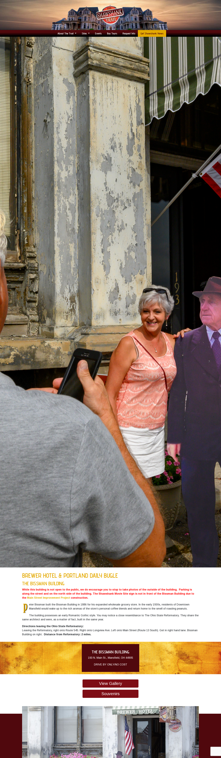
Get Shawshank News (152, 33)
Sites (84, 33)
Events (98, 33)
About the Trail (66, 33)
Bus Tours (112, 33)
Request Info (129, 33)
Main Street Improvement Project (48, 597)
